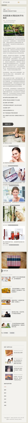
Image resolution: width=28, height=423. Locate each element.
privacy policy (18, 419)
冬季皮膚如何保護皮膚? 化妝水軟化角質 (12, 105)
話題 (5, 402)
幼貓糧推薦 (4, 5)
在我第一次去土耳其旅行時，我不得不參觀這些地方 (18, 378)
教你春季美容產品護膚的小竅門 (10, 97)
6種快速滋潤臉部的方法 (8, 110)
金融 (5, 405)
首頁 (4, 9)
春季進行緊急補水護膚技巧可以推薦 (11, 100)
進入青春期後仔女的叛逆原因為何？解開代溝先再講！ (18, 362)
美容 (8, 9)
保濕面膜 (12, 332)
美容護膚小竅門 (6, 107)
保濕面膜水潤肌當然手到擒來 (10, 11)
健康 (5, 389)
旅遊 (5, 396)
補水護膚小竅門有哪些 (8, 102)
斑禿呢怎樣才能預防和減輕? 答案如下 (18, 370)
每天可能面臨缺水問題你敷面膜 (10, 112)
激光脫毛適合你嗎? (18, 352)
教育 (5, 393)
